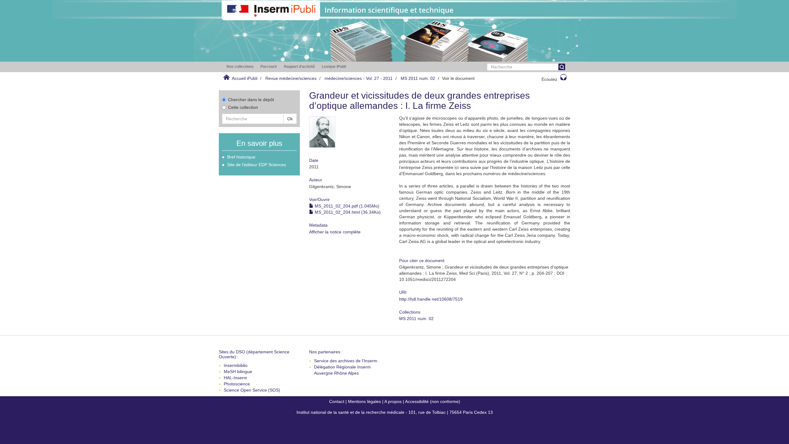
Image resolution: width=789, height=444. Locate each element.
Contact (336, 401)
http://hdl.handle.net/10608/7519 (431, 299)
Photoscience (237, 383)
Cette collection (243, 107)
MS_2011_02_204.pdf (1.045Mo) (346, 206)
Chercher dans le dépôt (251, 99)
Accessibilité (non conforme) (432, 401)
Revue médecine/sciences (291, 78)
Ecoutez (549, 79)
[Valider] (562, 67)
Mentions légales (364, 401)
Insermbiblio (235, 365)
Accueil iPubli (244, 78)
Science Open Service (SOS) (252, 390)
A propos (393, 401)
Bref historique (241, 156)
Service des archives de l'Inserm (345, 360)
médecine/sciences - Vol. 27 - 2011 (359, 78)
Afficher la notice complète (335, 231)
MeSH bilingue (238, 371)
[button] (240, 67)
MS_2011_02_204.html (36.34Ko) (347, 212)
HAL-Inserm (235, 377)
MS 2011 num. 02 (418, 78)
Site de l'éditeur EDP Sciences (256, 164)
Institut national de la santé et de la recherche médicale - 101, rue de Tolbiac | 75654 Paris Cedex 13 (394, 412)
